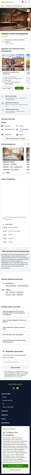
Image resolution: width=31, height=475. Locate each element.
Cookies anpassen (10, 454)
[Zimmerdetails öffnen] (21, 149)
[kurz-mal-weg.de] (7, 2)
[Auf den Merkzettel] (22, 56)
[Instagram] (14, 388)
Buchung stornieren (7, 400)
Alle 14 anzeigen (14, 169)
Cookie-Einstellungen (7, 407)
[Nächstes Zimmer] (28, 144)
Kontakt (4, 397)
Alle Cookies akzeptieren (15, 466)
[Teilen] (28, 10)
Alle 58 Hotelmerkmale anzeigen (15, 138)
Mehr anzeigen (5, 268)
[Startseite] (2, 6)
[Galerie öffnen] (15, 19)
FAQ (3, 404)
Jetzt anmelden (15, 367)
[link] (13, 72)
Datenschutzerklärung (17, 376)
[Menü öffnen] (29, 2)
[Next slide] (28, 19)
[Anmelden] (25, 2)
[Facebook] (18, 388)
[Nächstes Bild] (22, 62)
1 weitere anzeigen (9, 83)
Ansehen (19, 88)
